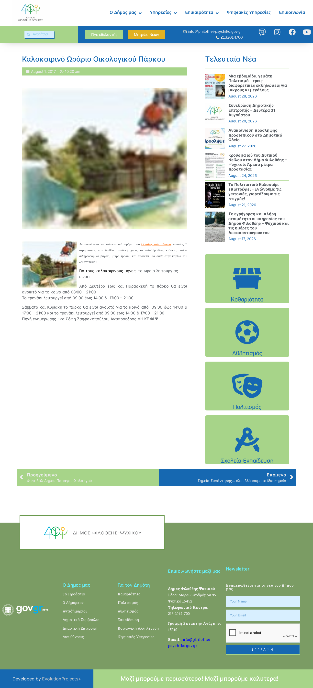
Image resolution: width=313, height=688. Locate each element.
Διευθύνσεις (73, 636)
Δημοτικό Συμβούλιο (81, 619)
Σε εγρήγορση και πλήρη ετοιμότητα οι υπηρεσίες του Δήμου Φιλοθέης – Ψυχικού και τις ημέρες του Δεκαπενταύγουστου (258, 223)
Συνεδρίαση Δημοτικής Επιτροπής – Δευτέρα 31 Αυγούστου (251, 110)
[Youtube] (307, 32)
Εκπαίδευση (128, 619)
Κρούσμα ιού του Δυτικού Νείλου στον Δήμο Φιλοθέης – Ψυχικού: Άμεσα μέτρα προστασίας (257, 162)
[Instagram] (277, 32)
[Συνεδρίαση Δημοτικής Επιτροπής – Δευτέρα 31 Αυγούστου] (215, 113)
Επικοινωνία (292, 13)
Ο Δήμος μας (123, 13)
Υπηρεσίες (160, 13)
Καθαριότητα (129, 593)
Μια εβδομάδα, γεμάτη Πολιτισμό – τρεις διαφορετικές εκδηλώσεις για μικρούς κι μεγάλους (257, 83)
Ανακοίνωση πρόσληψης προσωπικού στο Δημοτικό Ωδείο (255, 135)
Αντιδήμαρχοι (75, 611)
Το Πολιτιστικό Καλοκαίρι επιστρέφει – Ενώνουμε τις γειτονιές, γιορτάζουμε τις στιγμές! (255, 191)
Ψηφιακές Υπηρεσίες (249, 13)
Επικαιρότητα (199, 13)
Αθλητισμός (128, 611)
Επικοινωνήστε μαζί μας (194, 571)
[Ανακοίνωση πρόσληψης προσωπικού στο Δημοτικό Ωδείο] (215, 138)
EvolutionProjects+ (61, 678)
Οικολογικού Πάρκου (155, 244)
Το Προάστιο (74, 593)
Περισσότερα (247, 291)
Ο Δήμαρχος (73, 602)
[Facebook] (292, 32)
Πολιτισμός (128, 602)
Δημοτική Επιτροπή (80, 628)
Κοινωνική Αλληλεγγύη (138, 628)
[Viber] (262, 32)
